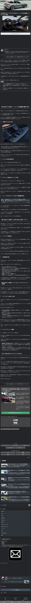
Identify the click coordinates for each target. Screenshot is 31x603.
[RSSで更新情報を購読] (23, 454)
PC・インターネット (8, 600)
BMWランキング (15, 421)
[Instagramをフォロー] (23, 452)
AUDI (5, 599)
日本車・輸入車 (26, 599)
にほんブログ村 (15, 424)
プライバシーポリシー (4, 563)
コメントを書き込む (15, 589)
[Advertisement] (15, 41)
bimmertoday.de (7, 378)
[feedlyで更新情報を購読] (8, 454)
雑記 (23, 600)
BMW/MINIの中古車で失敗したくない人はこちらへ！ (15, 412)
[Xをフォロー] (8, 452)
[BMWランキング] (15, 420)
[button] (20, 448)
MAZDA (15, 599)
